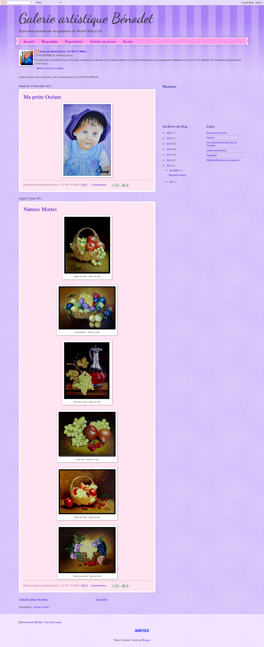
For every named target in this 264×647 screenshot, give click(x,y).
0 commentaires (98, 585)
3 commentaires (98, 184)
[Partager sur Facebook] (124, 185)
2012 (169, 160)
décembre (175, 170)
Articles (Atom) (41, 607)
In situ (128, 41)
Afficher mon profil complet (50, 68)
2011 (169, 165)
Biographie (50, 41)
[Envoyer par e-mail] (113, 185)
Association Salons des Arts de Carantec (222, 144)
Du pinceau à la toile (217, 132)
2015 (169, 143)
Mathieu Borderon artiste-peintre (223, 160)
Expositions (73, 41)
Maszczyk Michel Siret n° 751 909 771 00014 (62, 51)
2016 (169, 138)
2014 (169, 149)
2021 (169, 132)
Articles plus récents (33, 599)
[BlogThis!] (117, 185)
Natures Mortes (40, 208)
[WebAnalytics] (25, 631)
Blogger (146, 640)
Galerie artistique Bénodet (86, 18)
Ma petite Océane (42, 96)
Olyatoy (210, 137)
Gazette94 (212, 155)
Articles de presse (103, 41)
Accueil (28, 41)
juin (172, 181)
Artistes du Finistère (217, 150)
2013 (169, 154)
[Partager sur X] (120, 185)
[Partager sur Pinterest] (127, 185)
